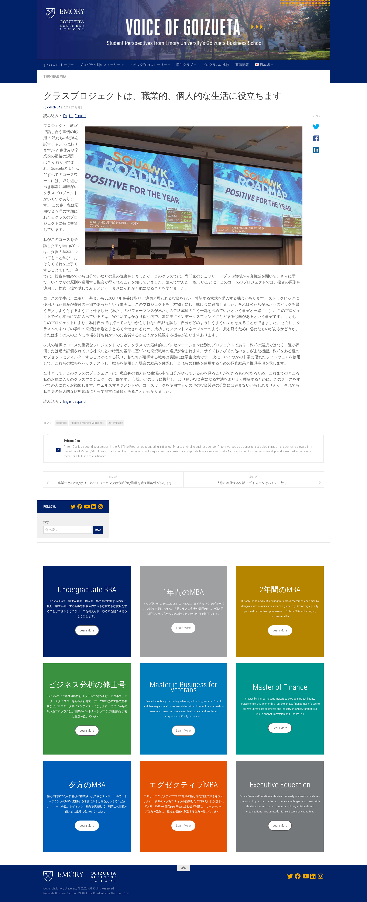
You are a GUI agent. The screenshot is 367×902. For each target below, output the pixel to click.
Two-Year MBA (54, 76)
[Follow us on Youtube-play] (86, 506)
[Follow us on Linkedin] (93, 506)
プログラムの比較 (215, 65)
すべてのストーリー (58, 65)
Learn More (87, 630)
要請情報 (242, 65)
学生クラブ (184, 65)
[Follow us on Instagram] (100, 506)
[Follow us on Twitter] (73, 506)
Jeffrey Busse (116, 422)
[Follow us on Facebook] (79, 506)
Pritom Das (54, 107)
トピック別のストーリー (148, 65)
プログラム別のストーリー (100, 65)
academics (61, 422)
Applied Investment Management (87, 422)
